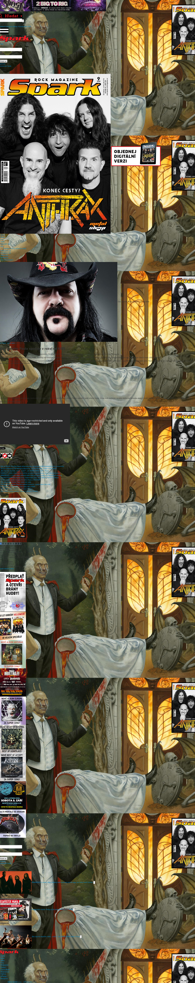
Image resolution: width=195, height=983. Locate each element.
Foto (2, 239)
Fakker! (3, 967)
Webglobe (4, 978)
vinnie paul (11, 343)
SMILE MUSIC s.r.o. (15, 982)
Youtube (21, 26)
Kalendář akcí (5, 244)
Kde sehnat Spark (7, 260)
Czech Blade (5, 969)
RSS (29, 26)
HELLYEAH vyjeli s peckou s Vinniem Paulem (17, 489)
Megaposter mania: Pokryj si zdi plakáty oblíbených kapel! (52, 909)
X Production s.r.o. (30, 982)
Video (3, 241)
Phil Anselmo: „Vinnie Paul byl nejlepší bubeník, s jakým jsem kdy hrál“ (26, 484)
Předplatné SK (6, 253)
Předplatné (4, 965)
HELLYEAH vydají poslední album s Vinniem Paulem (19, 491)
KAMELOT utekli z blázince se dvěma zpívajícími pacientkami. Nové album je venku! (30, 473)
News (3, 237)
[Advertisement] (96, 381)
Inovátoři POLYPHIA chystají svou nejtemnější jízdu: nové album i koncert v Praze (30, 477)
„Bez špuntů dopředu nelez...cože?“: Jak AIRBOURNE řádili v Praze (25, 471)
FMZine (3, 974)
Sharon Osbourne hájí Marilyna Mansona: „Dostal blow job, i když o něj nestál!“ (29, 468)
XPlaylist (4, 976)
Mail (25, 26)
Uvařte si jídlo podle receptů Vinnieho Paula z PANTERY (21, 480)
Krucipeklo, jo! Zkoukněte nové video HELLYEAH (18, 486)
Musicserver (5, 972)
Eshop (15, 26)
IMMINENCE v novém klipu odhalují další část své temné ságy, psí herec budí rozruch (31, 475)
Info (2, 246)
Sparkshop (4, 257)
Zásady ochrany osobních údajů (14, 248)
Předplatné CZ (6, 251)
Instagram (9, 26)
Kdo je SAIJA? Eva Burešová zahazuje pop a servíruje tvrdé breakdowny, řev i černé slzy (32, 466)
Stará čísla (4, 255)
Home (3, 235)
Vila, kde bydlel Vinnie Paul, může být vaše (16, 482)
